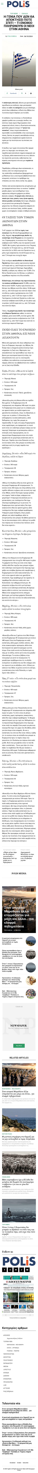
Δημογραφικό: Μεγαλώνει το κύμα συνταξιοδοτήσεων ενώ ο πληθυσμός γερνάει (27, 856)
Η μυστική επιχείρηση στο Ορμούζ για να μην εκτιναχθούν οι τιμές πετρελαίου (12, 941)
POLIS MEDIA (12, 36)
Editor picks (7, 1134)
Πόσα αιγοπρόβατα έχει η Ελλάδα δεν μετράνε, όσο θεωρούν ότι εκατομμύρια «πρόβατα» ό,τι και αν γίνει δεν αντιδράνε (12, 954)
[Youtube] (27, 1270)
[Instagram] (10, 1270)
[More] (31, 93)
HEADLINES (6, 1177)
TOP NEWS (14, 13)
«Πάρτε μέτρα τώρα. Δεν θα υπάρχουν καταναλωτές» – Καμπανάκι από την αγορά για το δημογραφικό (10, 857)
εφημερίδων (23, 1317)
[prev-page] (28, 889)
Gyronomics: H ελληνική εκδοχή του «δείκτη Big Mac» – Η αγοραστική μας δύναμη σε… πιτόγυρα (12, 980)
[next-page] (32, 889)
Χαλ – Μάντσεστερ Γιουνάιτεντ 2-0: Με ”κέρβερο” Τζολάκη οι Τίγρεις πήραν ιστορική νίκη (13, 994)
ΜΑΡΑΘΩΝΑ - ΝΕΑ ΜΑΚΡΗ (11, 1088)
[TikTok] (21, 1270)
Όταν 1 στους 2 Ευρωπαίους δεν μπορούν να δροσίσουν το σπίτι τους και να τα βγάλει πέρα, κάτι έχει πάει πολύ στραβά (12, 967)
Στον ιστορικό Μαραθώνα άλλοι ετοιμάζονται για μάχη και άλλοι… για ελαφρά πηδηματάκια (19, 917)
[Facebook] (4, 1270)
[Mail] (16, 1270)
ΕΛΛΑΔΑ (25, 13)
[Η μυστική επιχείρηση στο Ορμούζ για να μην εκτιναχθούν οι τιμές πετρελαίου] (31, 941)
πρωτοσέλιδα (14, 1317)
